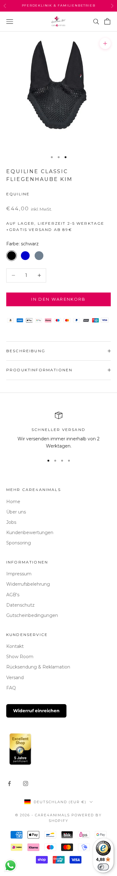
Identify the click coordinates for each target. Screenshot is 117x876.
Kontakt (15, 646)
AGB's (12, 595)
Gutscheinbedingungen (32, 615)
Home (13, 501)
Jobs (11, 522)
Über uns (16, 512)
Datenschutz (20, 605)
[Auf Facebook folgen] (9, 783)
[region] (58, 431)
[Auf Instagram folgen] (25, 783)
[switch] (103, 866)
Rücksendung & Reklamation (38, 667)
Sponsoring (18, 543)
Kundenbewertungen (29, 532)
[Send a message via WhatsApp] (10, 865)
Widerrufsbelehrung (28, 584)
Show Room (19, 656)
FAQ (11, 688)
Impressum (19, 574)
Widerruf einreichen (36, 710)
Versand (15, 677)
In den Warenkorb (58, 299)
